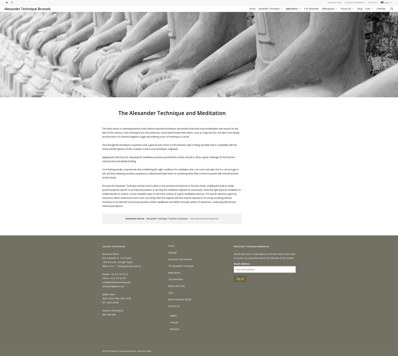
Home (171, 245)
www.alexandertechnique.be (204, 218)
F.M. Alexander (175, 279)
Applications (174, 272)
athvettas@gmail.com (113, 286)
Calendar (172, 252)
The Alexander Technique (181, 265)
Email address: (242, 263)
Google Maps (125, 262)
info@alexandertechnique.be (116, 282)
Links (170, 292)
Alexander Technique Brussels (27, 8)
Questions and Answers (180, 259)
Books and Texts (176, 286)
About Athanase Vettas (179, 299)
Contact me (174, 306)
